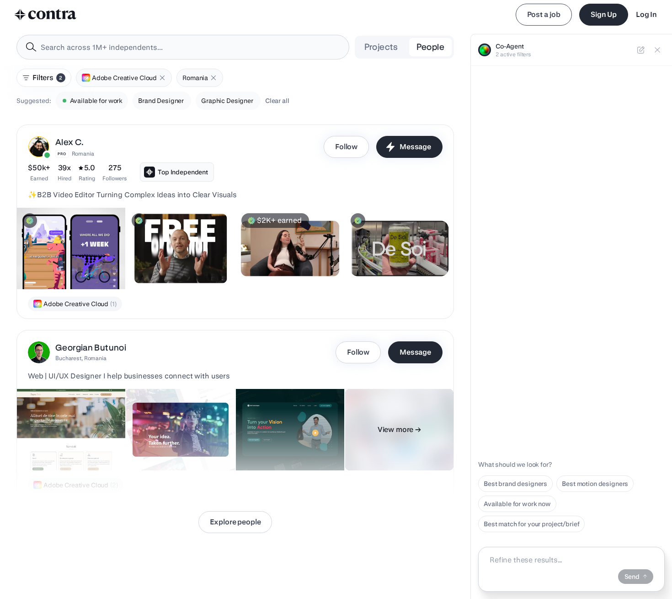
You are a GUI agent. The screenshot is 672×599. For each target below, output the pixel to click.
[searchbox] (190, 47)
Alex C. (69, 142)
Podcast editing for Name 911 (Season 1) (284, 262)
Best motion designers (595, 483)
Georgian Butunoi (90, 347)
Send (632, 576)
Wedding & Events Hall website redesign (56, 443)
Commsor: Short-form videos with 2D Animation (64, 262)
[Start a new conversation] (641, 50)
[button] (162, 77)
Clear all (277, 100)
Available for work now (517, 503)
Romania (83, 153)
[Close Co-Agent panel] (657, 50)
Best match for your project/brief (531, 524)
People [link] (430, 47)
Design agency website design (287, 447)
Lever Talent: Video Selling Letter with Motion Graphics (180, 262)
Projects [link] (381, 47)
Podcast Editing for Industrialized (379, 262)
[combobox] (182, 47)
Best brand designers (515, 483)
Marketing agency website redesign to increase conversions (171, 438)
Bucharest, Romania (81, 358)
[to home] (46, 14)
